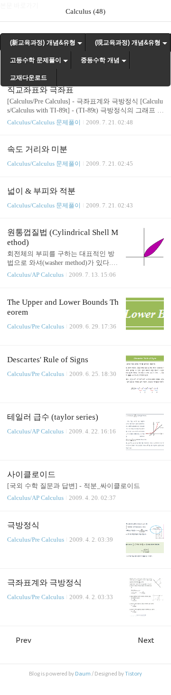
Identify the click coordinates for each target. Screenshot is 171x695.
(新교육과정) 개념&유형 (43, 42)
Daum (83, 673)
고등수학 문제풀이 (35, 60)
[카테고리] (11, 10)
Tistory (133, 673)
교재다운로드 (28, 77)
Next (146, 640)
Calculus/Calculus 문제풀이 (44, 122)
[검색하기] (159, 10)
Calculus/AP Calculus (35, 274)
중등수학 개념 (100, 60)
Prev (23, 640)
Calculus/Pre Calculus (35, 326)
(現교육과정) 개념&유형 (128, 42)
